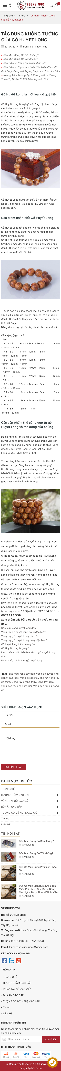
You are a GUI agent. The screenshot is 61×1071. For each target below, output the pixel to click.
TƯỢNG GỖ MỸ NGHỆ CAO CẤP (19, 812)
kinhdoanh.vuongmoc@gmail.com (28, 947)
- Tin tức (6, 1007)
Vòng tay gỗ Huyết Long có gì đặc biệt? (24, 640)
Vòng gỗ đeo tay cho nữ (34, 677)
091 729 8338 (19, 940)
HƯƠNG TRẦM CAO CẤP (15, 794)
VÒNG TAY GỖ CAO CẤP (15, 800)
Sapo (39, 1068)
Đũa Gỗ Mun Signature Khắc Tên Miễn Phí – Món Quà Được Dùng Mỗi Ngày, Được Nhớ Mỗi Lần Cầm (38, 889)
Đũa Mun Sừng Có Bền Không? (36, 841)
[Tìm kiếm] (51, 5)
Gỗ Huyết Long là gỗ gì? (15, 648)
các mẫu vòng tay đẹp (22, 673)
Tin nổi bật (10, 833)
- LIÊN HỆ (6, 1013)
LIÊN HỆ (6, 824)
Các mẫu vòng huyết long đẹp (18, 627)
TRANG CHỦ (8, 789)
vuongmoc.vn (12, 611)
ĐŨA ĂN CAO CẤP (11, 806)
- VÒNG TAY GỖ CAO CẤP (16, 989)
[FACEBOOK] (4, 961)
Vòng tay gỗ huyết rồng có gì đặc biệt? (23, 632)
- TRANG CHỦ (9, 976)
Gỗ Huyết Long (9, 104)
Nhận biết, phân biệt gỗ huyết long (21, 660)
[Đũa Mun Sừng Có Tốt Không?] (8, 857)
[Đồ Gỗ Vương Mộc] (30, 5)
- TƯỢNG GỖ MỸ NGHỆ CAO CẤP (20, 1001)
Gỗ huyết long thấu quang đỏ (18, 644)
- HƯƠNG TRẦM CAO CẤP (16, 982)
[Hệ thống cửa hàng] (10, 5)
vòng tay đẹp (45, 681)
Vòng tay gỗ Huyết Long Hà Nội (19, 636)
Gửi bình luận (14, 766)
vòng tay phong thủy (24, 681)
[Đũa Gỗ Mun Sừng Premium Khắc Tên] (8, 873)
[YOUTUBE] (19, 961)
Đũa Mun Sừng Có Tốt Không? (36, 853)
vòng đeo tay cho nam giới (16, 685)
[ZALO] (11, 961)
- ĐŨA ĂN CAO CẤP (12, 995)
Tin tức (5, 818)
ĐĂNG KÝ (50, 1039)
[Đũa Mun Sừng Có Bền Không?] (8, 843)
